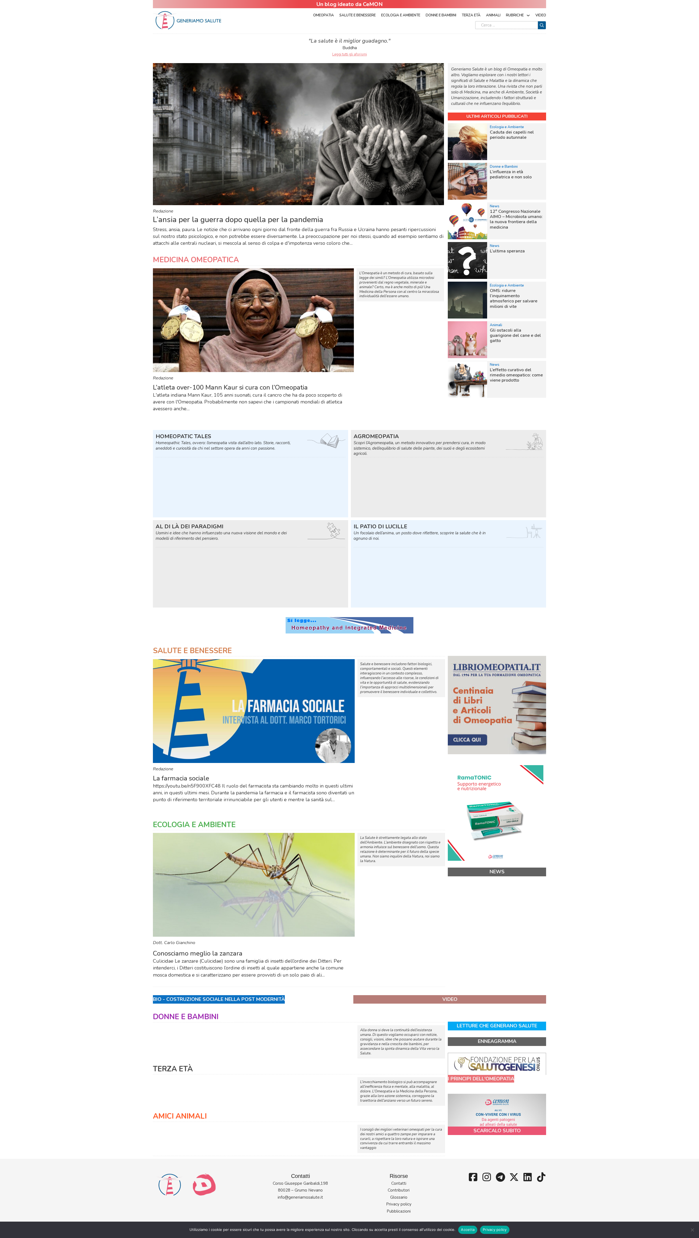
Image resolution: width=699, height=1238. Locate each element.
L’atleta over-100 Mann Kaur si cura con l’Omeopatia (230, 387)
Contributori (399, 1190)
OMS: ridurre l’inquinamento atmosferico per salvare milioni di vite (513, 298)
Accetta (468, 1229)
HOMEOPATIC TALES (183, 436)
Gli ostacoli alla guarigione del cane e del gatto (515, 335)
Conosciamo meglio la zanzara (197, 953)
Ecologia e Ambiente (400, 15)
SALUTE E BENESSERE (192, 651)
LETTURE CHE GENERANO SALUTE (497, 1025)
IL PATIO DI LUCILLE (380, 526)
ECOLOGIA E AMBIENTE (194, 825)
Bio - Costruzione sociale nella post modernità (219, 999)
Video (540, 15)
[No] (692, 1230)
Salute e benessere (357, 15)
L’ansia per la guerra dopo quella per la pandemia (238, 219)
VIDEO (449, 999)
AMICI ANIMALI (180, 1116)
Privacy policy (398, 1204)
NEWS (497, 871)
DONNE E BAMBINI (185, 1017)
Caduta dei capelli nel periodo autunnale (512, 134)
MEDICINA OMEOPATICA (196, 260)
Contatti (398, 1183)
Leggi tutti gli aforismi (349, 54)
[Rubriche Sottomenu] (528, 15)
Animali (493, 15)
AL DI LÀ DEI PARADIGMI (189, 526)
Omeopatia (323, 15)
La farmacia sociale (181, 778)
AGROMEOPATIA (376, 436)
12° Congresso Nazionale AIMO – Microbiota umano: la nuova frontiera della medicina (516, 219)
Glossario (398, 1197)
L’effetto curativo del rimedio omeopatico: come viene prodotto (516, 375)
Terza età (471, 15)
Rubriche (515, 15)
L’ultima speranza (507, 251)
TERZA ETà (173, 1069)
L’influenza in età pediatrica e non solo (511, 174)
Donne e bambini (441, 15)
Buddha (349, 48)
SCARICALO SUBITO (497, 1130)
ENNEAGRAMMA (497, 1041)
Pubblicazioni (399, 1211)
